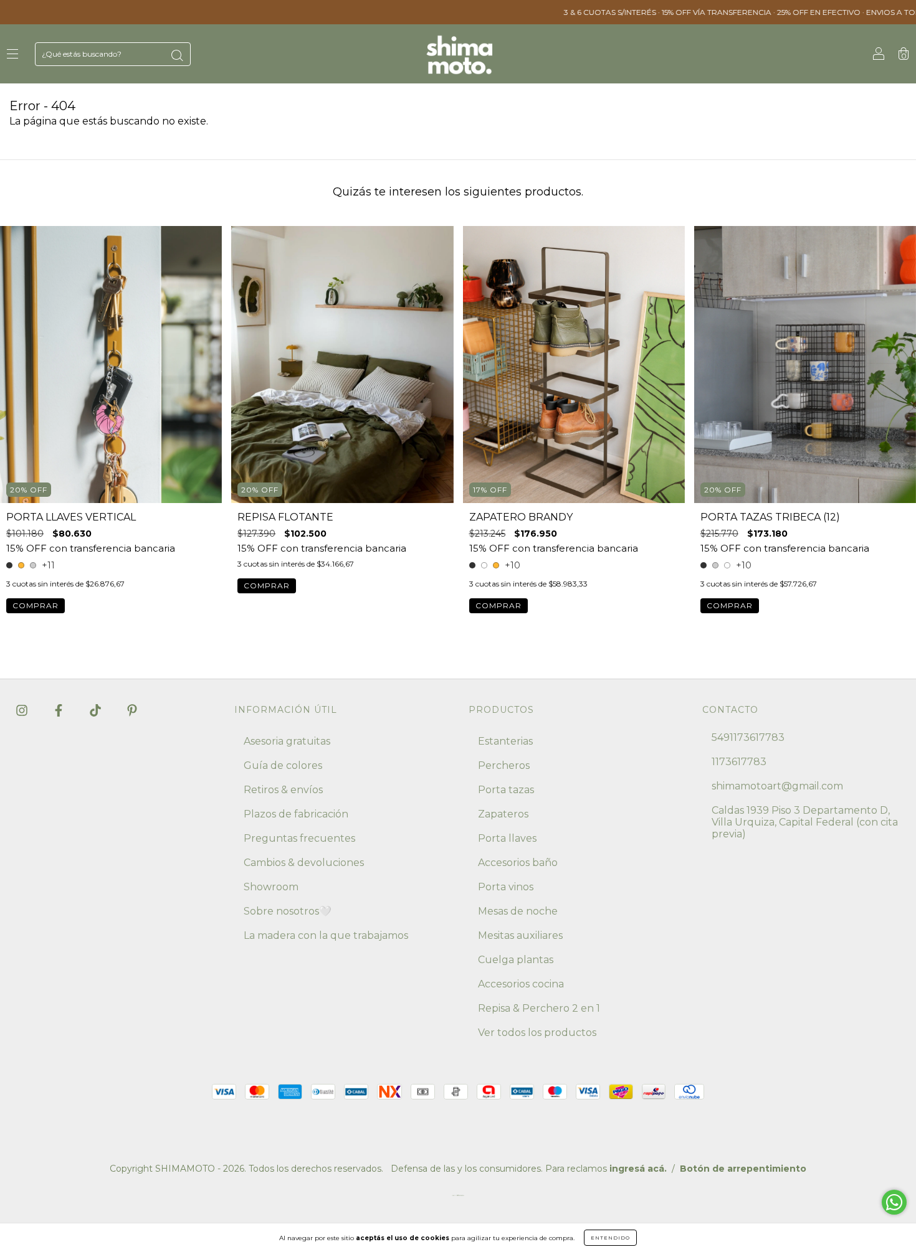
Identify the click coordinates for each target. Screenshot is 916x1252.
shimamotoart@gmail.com (777, 786)
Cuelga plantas (515, 960)
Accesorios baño (518, 862)
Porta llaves (507, 838)
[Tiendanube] (458, 1198)
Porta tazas (506, 790)
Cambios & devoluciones (304, 862)
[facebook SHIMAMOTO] (60, 710)
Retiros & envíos (283, 790)
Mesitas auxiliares (520, 935)
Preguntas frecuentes (299, 838)
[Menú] (12, 54)
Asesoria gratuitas (287, 741)
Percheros (504, 765)
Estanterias (505, 741)
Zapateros (503, 814)
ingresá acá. (638, 1168)
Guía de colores (283, 765)
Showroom (271, 887)
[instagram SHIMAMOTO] (23, 710)
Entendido (610, 1238)
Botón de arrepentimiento (743, 1168)
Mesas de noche (518, 911)
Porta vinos (505, 887)
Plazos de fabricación (296, 814)
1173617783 (739, 762)
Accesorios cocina (521, 984)
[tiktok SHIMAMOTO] (96, 710)
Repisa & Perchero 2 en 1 (539, 1008)
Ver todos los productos (537, 1032)
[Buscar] (177, 55)
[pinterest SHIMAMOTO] (132, 710)
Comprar (35, 605)
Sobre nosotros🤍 (288, 911)
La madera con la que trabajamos (326, 935)
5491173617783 (748, 737)
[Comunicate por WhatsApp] (894, 1202)
